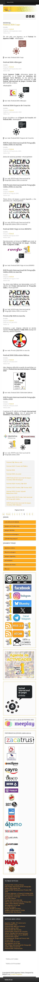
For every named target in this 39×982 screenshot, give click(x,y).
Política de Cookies (12, 959)
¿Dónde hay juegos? (11, 538)
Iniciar (2, 514)
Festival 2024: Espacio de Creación (16, 105)
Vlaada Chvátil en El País (13, 908)
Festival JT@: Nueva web (14, 462)
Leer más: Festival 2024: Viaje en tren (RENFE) (19, 265)
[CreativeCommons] (18, 579)
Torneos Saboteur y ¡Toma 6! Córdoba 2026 (19, 893)
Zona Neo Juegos (10, 898)
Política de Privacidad (13, 963)
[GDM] (11, 869)
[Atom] (18, 633)
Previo (8, 514)
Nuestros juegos (10, 552)
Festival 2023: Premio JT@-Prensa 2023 (19, 487)
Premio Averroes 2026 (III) (13, 900)
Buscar (7, 569)
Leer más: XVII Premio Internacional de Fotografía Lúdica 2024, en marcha (17, 179)
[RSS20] (18, 625)
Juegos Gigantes (10, 556)
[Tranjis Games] (11, 790)
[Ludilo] (11, 856)
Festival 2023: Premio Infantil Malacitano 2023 (15, 492)
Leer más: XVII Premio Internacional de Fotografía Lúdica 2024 (17, 453)
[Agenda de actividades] (19, 664)
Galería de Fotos (10, 564)
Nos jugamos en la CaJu (12, 896)
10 (29, 514)
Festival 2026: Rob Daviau (13, 912)
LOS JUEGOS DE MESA (12, 522)
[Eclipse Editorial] (11, 763)
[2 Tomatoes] (11, 797)
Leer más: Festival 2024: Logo (14, 57)
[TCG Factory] (11, 831)
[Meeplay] (19, 723)
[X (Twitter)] (18, 610)
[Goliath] (11, 818)
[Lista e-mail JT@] (18, 642)
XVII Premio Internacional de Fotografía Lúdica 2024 (19, 398)
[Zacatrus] (19, 740)
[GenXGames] (11, 804)
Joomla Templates (16, 974)
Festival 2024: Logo (11, 25)
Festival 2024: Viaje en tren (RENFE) (17, 229)
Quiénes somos (10, 548)
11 (32, 514)
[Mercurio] (11, 749)
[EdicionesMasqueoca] (11, 756)
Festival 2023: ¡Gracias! (13, 474)
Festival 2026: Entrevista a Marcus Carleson (19, 895)
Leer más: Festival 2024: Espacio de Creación (19, 138)
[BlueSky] (18, 603)
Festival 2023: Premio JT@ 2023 (16, 483)
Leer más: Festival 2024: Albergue (15, 100)
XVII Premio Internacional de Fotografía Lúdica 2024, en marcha (19, 144)
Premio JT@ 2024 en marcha (14, 316)
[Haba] (11, 862)
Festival (11, 29)
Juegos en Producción (12, 526)
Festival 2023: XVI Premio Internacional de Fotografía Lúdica (19, 498)
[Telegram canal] (18, 617)
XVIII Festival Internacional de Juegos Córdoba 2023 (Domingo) (18, 478)
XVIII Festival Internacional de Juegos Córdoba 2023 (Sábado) (18, 504)
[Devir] (11, 784)
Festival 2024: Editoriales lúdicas (16, 355)
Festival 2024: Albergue (12, 62)
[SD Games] (11, 811)
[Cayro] (11, 771)
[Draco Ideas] (11, 778)
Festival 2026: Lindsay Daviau (14, 885)
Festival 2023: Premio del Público (17, 466)
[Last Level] (11, 837)
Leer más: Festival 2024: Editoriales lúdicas (18, 392)
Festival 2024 (10, 470)
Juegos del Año (10, 530)
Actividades (8, 560)
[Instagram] (18, 596)
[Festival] (19, 698)
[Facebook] (18, 588)
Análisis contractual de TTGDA (15, 910)
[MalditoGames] (11, 844)
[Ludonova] (11, 850)
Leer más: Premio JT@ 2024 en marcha (17, 350)
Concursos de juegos (12, 534)
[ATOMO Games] (13, 824)
